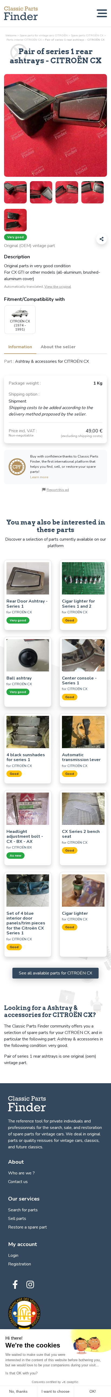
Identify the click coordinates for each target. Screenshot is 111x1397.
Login (13, 1255)
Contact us (18, 1182)
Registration (19, 1264)
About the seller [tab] (58, 347)
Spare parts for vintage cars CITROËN (44, 35)
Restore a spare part (27, 1227)
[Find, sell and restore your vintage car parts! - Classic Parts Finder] (21, 13)
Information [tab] (20, 347)
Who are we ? (21, 1173)
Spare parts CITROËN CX (87, 35)
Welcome (10, 35)
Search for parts (23, 1210)
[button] (102, 125)
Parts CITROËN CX (24, 40)
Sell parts (17, 1219)
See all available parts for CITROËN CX (55, 973)
